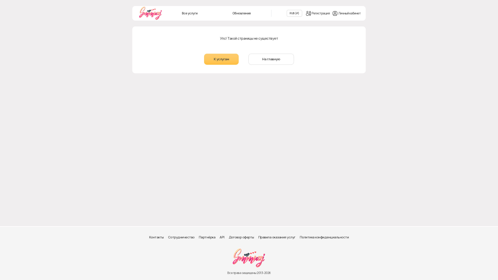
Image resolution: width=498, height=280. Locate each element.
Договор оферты (241, 237)
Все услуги (190, 13)
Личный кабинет (349, 13)
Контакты (156, 237)
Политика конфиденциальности (324, 237)
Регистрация (321, 13)
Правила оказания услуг (276, 237)
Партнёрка (207, 237)
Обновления (241, 13)
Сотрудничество (181, 237)
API (222, 237)
